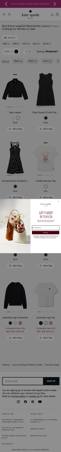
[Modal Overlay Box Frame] (30, 226)
